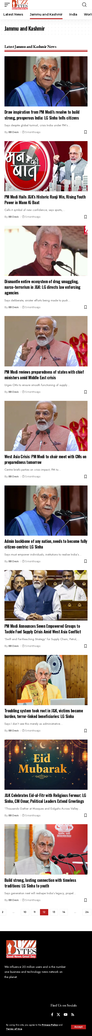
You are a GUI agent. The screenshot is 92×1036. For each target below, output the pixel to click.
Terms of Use (14, 1029)
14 (64, 912)
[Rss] (72, 1015)
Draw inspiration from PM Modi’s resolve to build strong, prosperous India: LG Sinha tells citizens (43, 114)
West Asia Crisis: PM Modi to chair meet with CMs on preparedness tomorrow (45, 459)
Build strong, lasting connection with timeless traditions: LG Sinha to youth (40, 883)
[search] (84, 4)
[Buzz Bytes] (20, 4)
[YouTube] (65, 1015)
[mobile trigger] (8, 4)
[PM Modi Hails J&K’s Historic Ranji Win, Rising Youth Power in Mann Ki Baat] (46, 166)
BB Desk (13, 132)
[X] (58, 1015)
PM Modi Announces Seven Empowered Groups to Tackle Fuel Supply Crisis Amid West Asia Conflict (42, 628)
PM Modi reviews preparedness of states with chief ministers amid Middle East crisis (44, 374)
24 (86, 912)
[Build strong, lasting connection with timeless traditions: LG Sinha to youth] (46, 849)
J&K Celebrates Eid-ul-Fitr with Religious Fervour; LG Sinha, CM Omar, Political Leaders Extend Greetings (45, 798)
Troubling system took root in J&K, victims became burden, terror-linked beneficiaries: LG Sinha (43, 713)
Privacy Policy (50, 1025)
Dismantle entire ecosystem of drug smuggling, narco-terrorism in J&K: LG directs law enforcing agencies (42, 287)
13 (54, 912)
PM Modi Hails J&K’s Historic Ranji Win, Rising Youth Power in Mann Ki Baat (45, 199)
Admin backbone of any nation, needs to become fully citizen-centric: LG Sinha (45, 544)
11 (35, 912)
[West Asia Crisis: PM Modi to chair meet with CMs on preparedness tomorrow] (46, 426)
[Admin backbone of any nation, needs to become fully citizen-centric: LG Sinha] (46, 510)
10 (25, 912)
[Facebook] (52, 1015)
